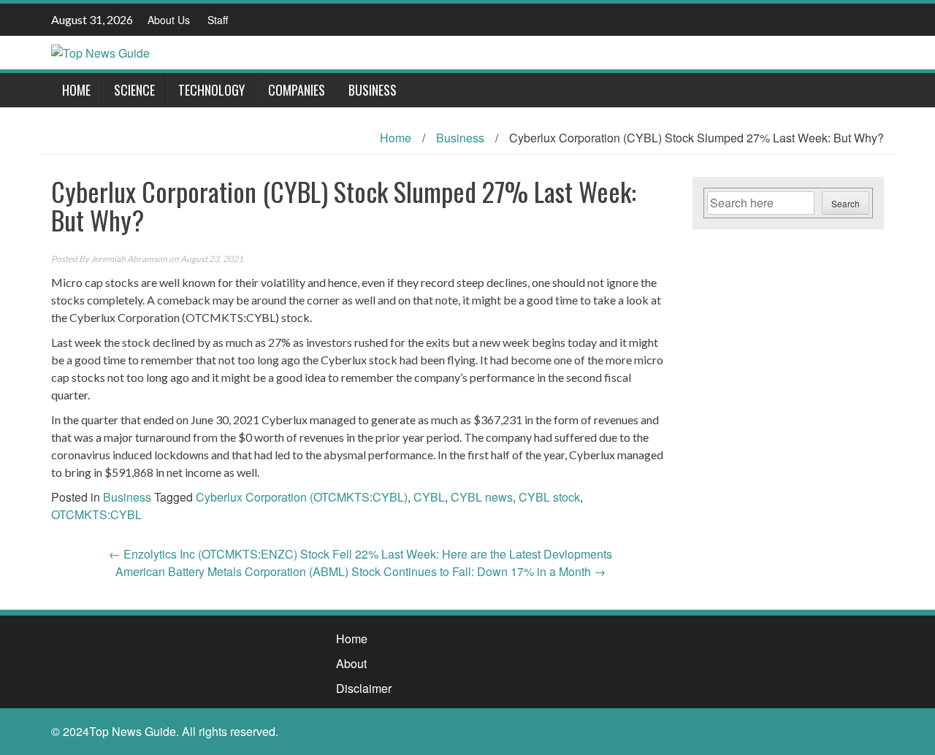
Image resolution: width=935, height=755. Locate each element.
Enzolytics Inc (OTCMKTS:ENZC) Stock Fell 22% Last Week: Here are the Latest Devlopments (360, 553)
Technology (211, 89)
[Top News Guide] (100, 51)
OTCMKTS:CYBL (96, 514)
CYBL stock (549, 496)
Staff (217, 19)
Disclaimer (364, 688)
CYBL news (482, 496)
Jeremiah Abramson (129, 258)
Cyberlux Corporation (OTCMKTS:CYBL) (302, 496)
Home (76, 89)
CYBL (429, 496)
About (351, 663)
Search (845, 203)
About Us (169, 19)
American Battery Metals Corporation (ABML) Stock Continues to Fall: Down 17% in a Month (360, 571)
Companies (296, 89)
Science (134, 89)
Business (372, 89)
